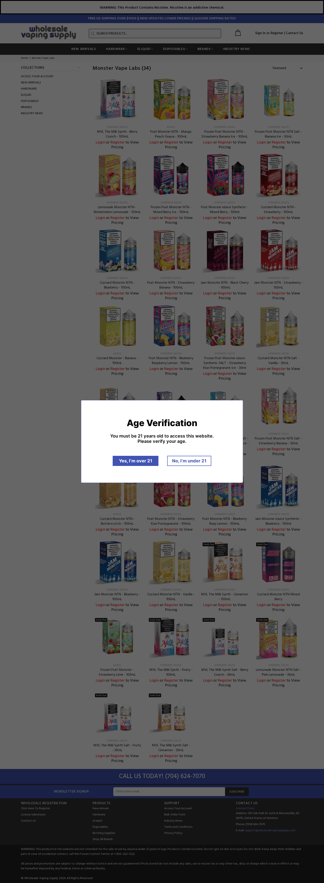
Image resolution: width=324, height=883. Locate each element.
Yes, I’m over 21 (135, 461)
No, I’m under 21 (189, 461)
